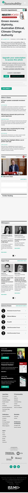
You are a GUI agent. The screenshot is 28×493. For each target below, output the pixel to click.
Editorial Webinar (11, 316)
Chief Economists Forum (13, 327)
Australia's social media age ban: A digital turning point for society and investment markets (7, 280)
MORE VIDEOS (23, 179)
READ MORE (3, 252)
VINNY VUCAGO (4, 144)
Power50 (9, 321)
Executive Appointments (9, 10)
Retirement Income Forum (13, 310)
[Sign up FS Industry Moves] (14, 15)
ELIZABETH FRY (6, 39)
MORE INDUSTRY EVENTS (21, 305)
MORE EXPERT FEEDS (21, 260)
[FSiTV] (24, 156)
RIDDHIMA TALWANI (5, 119)
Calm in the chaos (8, 176)
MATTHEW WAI (4, 105)
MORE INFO (3, 371)
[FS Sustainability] (11, 3)
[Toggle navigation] (25, 2)
